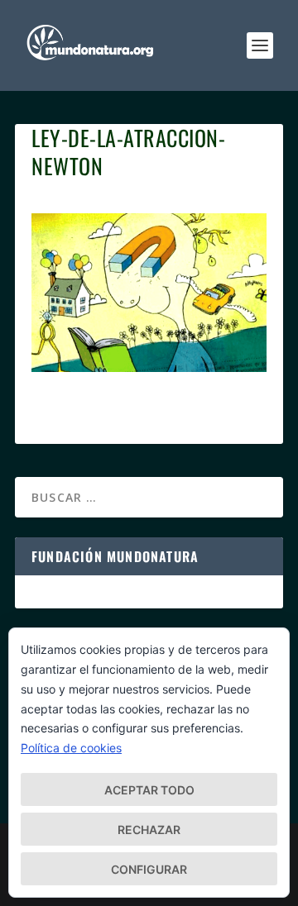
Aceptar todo (149, 790)
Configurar (149, 869)
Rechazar (149, 830)
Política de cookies (71, 748)
